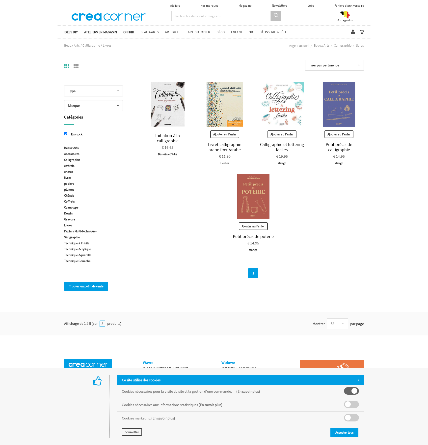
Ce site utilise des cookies (141, 380)
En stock (76, 134)
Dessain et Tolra (167, 154)
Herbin (224, 163)
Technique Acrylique (77, 249)
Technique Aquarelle (77, 255)
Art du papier (199, 32)
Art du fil (173, 32)
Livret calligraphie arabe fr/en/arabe (224, 147)
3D (251, 32)
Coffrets (69, 201)
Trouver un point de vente (86, 286)
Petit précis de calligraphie (339, 147)
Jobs (311, 5)
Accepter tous (344, 432)
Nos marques (209, 5)
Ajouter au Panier (224, 134)
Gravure (69, 219)
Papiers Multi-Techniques (80, 231)
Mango (282, 163)
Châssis (69, 195)
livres (67, 178)
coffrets (69, 166)
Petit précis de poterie (253, 236)
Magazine (245, 5)
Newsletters (279, 5)
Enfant (237, 32)
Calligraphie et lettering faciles (282, 147)
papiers (69, 183)
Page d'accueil (299, 45)
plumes (69, 189)
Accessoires (71, 154)
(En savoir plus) (248, 391)
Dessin (68, 213)
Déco (220, 32)
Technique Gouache (77, 261)
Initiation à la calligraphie (167, 138)
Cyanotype (71, 207)
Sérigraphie (72, 237)
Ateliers (175, 5)
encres (68, 172)
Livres (68, 225)
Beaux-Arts (149, 32)
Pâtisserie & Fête (273, 32)
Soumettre (132, 432)
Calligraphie (342, 45)
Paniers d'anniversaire (349, 5)
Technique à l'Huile (76, 243)
